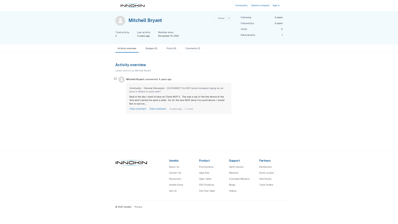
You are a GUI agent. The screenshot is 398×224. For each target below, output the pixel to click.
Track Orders (266, 184)
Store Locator (266, 172)
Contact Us (175, 172)
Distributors (265, 167)
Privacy (138, 206)
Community (241, 5)
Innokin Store (176, 184)
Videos (232, 190)
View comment (137, 108)
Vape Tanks (205, 178)
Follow (221, 18)
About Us (174, 167)
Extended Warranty (239, 178)
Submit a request (260, 5)
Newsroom (175, 178)
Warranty (233, 172)
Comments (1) (192, 48)
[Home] (131, 165)
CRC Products (206, 184)
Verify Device (236, 167)
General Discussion (154, 88)
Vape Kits (204, 172)
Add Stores (265, 178)
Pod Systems (206, 167)
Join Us (173, 190)
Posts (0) (171, 48)
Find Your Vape (207, 190)
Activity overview (127, 48)
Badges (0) (151, 48)
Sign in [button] (276, 5)
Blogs (232, 184)
